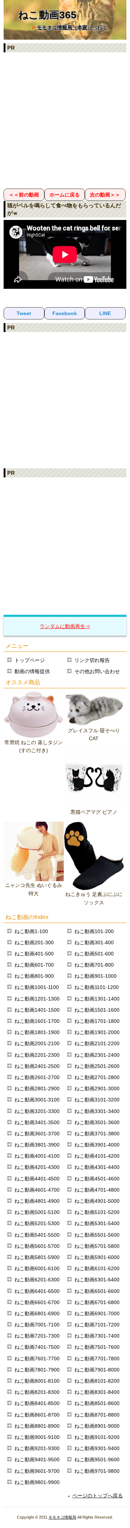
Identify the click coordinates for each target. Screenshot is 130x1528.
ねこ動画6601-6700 (37, 1302)
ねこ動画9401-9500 (37, 1459)
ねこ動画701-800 (94, 965)
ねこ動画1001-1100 (36, 987)
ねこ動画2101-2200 (97, 1043)
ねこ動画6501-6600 (97, 1291)
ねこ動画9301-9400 (97, 1448)
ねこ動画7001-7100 (37, 1325)
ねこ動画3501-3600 (97, 1122)
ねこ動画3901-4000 (97, 1145)
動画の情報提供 (32, 671)
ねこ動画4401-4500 (37, 1179)
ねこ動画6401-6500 (37, 1291)
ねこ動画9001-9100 (37, 1437)
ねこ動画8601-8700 (37, 1415)
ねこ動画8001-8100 (37, 1381)
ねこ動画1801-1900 (37, 1032)
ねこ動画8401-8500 (37, 1403)
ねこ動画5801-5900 (37, 1257)
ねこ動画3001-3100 (37, 1100)
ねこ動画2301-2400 (97, 1055)
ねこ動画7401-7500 (37, 1347)
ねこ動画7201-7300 (37, 1336)
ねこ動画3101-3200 (97, 1100)
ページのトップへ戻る (97, 1495)
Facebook (64, 313)
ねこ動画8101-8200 (97, 1381)
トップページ (29, 660)
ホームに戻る (64, 195)
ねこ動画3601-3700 (37, 1133)
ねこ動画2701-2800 (97, 1077)
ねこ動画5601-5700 (37, 1246)
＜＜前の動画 (24, 195)
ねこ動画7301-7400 (97, 1336)
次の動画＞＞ (105, 195)
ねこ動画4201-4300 (37, 1167)
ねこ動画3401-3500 (37, 1122)
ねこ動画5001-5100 (37, 1212)
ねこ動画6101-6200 (97, 1268)
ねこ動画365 (47, 15)
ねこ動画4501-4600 (97, 1179)
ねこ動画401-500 (34, 954)
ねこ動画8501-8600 (97, 1403)
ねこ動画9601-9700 (37, 1471)
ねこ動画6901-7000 (97, 1313)
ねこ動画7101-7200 (97, 1325)
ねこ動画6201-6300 (37, 1279)
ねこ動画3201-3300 (37, 1111)
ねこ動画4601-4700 (37, 1190)
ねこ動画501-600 (94, 954)
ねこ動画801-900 (34, 976)
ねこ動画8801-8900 (37, 1426)
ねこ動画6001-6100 (37, 1268)
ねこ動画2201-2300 (37, 1055)
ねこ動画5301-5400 (97, 1223)
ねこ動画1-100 (31, 931)
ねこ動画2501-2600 (97, 1066)
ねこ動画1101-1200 (96, 987)
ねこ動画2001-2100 (37, 1043)
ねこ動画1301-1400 (97, 999)
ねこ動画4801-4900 (37, 1201)
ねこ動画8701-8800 (97, 1415)
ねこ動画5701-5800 (97, 1246)
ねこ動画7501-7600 (97, 1347)
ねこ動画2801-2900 (37, 1088)
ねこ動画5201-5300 (37, 1223)
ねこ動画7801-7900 (37, 1370)
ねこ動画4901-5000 (97, 1201)
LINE (105, 313)
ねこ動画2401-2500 (37, 1066)
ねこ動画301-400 (94, 942)
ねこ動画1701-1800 (97, 1021)
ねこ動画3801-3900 (37, 1145)
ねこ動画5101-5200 (97, 1212)
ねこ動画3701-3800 (97, 1133)
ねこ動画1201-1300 (37, 999)
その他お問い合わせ (97, 671)
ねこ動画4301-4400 (97, 1167)
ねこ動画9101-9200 (97, 1437)
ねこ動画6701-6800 (97, 1302)
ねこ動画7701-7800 (97, 1358)
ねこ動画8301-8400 (97, 1392)
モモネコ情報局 (62, 1517)
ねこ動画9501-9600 (97, 1459)
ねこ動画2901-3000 (97, 1088)
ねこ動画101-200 (94, 931)
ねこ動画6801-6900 (37, 1313)
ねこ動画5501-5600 (97, 1235)
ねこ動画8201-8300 (37, 1392)
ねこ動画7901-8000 (97, 1370)
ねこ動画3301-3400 (97, 1111)
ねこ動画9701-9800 (97, 1471)
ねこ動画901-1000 (95, 976)
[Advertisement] (65, 120)
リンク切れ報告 (92, 660)
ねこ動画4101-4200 (97, 1156)
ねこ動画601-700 (34, 965)
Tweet (24, 313)
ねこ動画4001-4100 (37, 1156)
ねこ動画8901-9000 (97, 1426)
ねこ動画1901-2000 (97, 1032)
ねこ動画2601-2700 (37, 1077)
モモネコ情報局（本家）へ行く (72, 27)
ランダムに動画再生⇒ (65, 626)
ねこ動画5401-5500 (37, 1235)
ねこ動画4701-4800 (97, 1190)
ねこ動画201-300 (34, 942)
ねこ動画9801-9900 (37, 1482)
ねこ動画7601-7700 (37, 1358)
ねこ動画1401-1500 (37, 1010)
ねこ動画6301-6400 (97, 1279)
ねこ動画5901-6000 (97, 1257)
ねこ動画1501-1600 (97, 1010)
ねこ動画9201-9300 (37, 1448)
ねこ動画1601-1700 (37, 1021)
